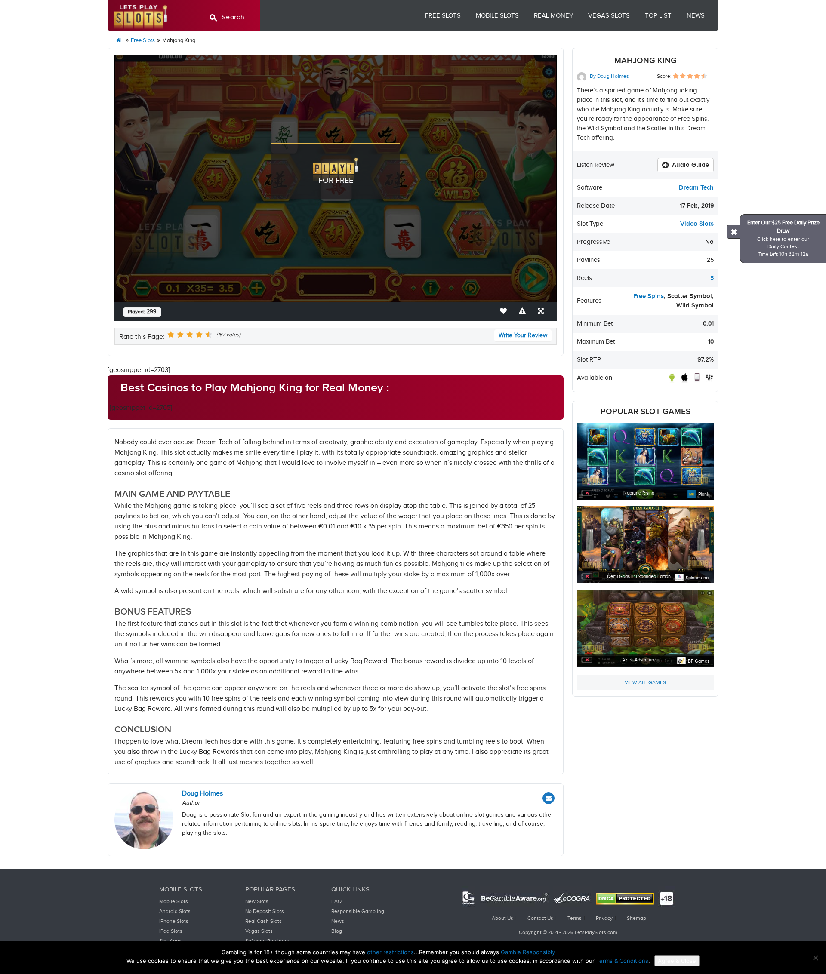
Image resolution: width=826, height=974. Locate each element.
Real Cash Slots (263, 921)
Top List (658, 15)
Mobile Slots (497, 15)
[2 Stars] (180, 334)
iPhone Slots (173, 921)
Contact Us (540, 918)
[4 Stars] (199, 334)
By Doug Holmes (609, 76)
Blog (336, 931)
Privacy (604, 918)
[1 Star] (170, 334)
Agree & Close (677, 960)
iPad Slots (170, 931)
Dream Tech (696, 187)
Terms (574, 918)
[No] (815, 957)
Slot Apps (170, 941)
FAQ (336, 901)
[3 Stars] (189, 334)
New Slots (256, 901)
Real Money (553, 15)
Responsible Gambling (357, 911)
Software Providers (267, 941)
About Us (502, 918)
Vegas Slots (609, 15)
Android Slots (175, 911)
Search (233, 17)
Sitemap (636, 918)
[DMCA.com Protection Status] (625, 899)
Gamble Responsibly (528, 952)
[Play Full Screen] (543, 312)
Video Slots (697, 223)
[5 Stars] (208, 334)
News (696, 15)
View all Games (645, 682)
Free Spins (648, 296)
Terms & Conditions (622, 960)
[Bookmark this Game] (505, 312)
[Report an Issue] (524, 312)
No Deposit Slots (264, 911)
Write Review (523, 335)
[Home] (118, 41)
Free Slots (443, 15)
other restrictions (390, 952)
